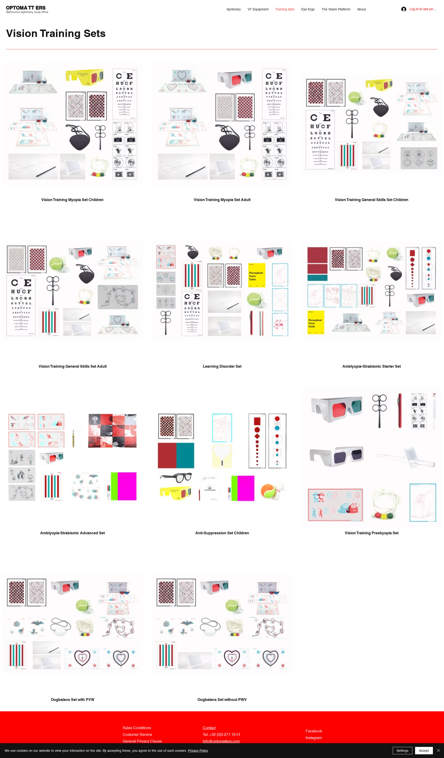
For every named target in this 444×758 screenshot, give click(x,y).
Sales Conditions (137, 728)
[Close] (438, 750)
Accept (424, 750)
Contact (209, 728)
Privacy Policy (198, 750)
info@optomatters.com (221, 741)
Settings (402, 750)
